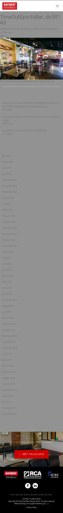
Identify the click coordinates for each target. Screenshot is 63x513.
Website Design (20, 504)
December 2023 (9, 228)
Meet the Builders (31, 454)
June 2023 (7, 264)
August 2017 (8, 396)
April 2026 (6, 156)
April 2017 (6, 402)
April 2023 (6, 270)
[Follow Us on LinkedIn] (35, 485)
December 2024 (9, 180)
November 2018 (9, 336)
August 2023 (8, 252)
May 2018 (6, 360)
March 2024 (7, 210)
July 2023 (6, 258)
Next (4, 36)
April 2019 (6, 312)
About (27, 495)
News (42, 495)
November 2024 (9, 186)
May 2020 (6, 288)
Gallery (35, 495)
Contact (49, 495)
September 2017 (9, 390)
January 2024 (8, 222)
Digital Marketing (36, 504)
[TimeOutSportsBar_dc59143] (31, 58)
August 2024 (8, 198)
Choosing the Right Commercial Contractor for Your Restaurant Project (31, 119)
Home (12, 495)
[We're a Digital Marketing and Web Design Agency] (47, 504)
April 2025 (6, 174)
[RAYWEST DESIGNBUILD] (9, 5)
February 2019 (9, 324)
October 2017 (8, 384)
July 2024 (6, 204)
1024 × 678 (38, 29)
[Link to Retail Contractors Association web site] (33, 475)
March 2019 (7, 318)
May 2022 (6, 282)
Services (20, 495)
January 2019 (8, 330)
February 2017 (9, 408)
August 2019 (8, 306)
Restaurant (52, 29)
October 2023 (8, 240)
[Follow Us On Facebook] (27, 485)
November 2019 (9, 300)
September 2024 (9, 192)
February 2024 (9, 216)
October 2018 (8, 342)
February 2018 (9, 372)
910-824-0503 (35, 499)
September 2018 (9, 348)
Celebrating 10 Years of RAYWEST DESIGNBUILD (24, 130)
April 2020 (6, 294)
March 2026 (7, 162)
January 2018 (8, 378)
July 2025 (6, 168)
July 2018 (6, 354)
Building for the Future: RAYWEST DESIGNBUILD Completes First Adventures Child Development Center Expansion (31, 105)
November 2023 (9, 234)
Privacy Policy (31, 507)
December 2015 (9, 414)
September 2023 (9, 246)
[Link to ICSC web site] (53, 475)
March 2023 (7, 276)
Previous (6, 32)
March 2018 (7, 366)
